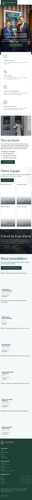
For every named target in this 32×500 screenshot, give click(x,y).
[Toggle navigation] (29, 2)
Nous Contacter (4, 457)
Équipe (2, 454)
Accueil (2, 450)
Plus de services (8, 162)
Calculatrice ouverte (9, 247)
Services (3, 456)
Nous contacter (16, 44)
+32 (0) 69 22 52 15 (5, 464)
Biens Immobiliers (5, 452)
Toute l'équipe (7, 180)
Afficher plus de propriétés (11, 267)
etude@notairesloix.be (6, 467)
